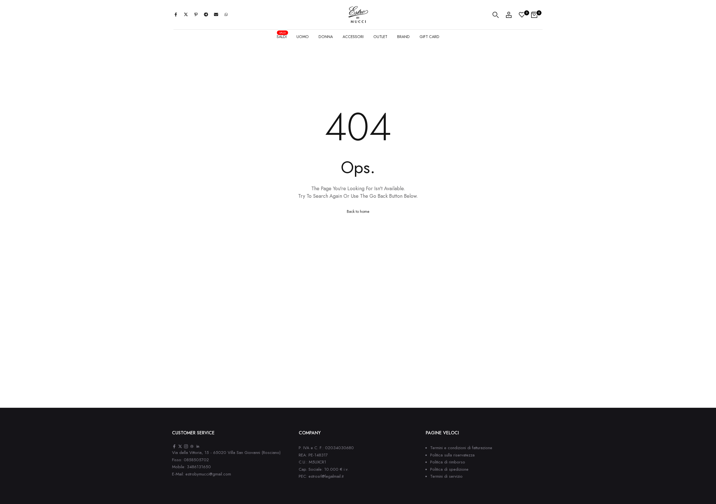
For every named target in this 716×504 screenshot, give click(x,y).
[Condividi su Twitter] (185, 15)
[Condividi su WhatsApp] (226, 15)
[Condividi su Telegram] (206, 15)
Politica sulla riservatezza (452, 455)
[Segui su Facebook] (174, 446)
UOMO (302, 36)
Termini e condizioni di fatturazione (461, 448)
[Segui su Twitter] (180, 446)
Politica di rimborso (447, 462)
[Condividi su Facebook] (175, 15)
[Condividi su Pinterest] (196, 15)
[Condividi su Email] (216, 15)
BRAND (403, 36)
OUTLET (380, 36)
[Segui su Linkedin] (198, 446)
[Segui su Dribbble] (192, 446)
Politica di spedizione (449, 469)
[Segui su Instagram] (186, 446)
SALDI (282, 35)
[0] (522, 15)
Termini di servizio (446, 476)
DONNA (326, 36)
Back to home (358, 211)
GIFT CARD (429, 36)
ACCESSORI (353, 36)
